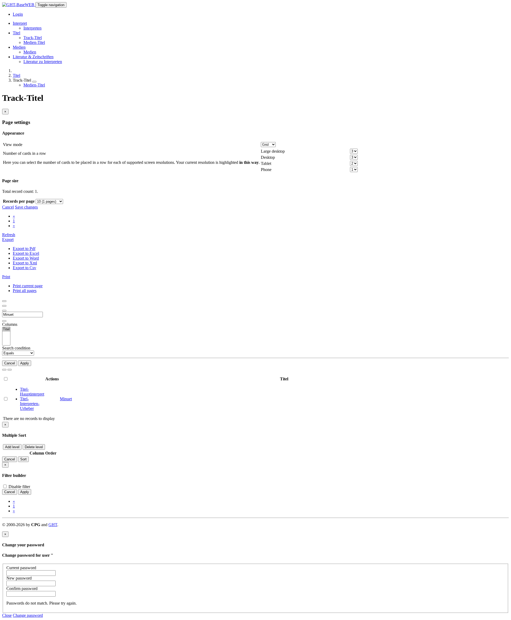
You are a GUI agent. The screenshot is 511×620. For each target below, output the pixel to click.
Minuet (66, 399)
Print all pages (24, 290)
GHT (52, 524)
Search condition (16, 348)
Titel (16, 75)
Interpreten (32, 28)
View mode (12, 144)
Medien (29, 52)
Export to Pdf (24, 248)
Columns (9, 324)
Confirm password (22, 588)
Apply (24, 363)
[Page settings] (4, 310)
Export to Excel (26, 253)
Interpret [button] (20, 23)
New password (19, 578)
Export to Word (26, 258)
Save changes (26, 207)
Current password (21, 567)
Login (18, 14)
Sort (23, 459)
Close (7, 615)
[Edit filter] (4, 301)
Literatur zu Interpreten (42, 61)
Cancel (8, 207)
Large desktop (273, 151)
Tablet (266, 163)
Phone (266, 169)
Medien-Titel (34, 42)
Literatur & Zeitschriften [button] (33, 57)
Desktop (268, 157)
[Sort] (4, 306)
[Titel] (6, 329)
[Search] (4, 370)
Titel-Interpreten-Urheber (29, 404)
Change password (28, 615)
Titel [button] (16, 33)
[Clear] (9, 370)
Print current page (28, 286)
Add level (12, 447)
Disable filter (18, 486)
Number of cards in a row (24, 153)
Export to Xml (25, 263)
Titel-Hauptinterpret (32, 391)
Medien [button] (19, 47)
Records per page (19, 201)
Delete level (34, 447)
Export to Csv (24, 267)
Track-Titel (32, 37)
